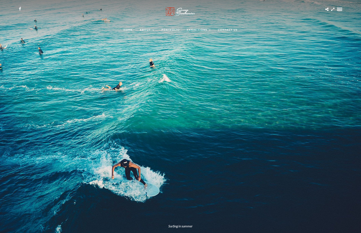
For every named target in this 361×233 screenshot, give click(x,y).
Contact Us (228, 29)
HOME (128, 29)
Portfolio (170, 29)
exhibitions (197, 29)
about (145, 29)
